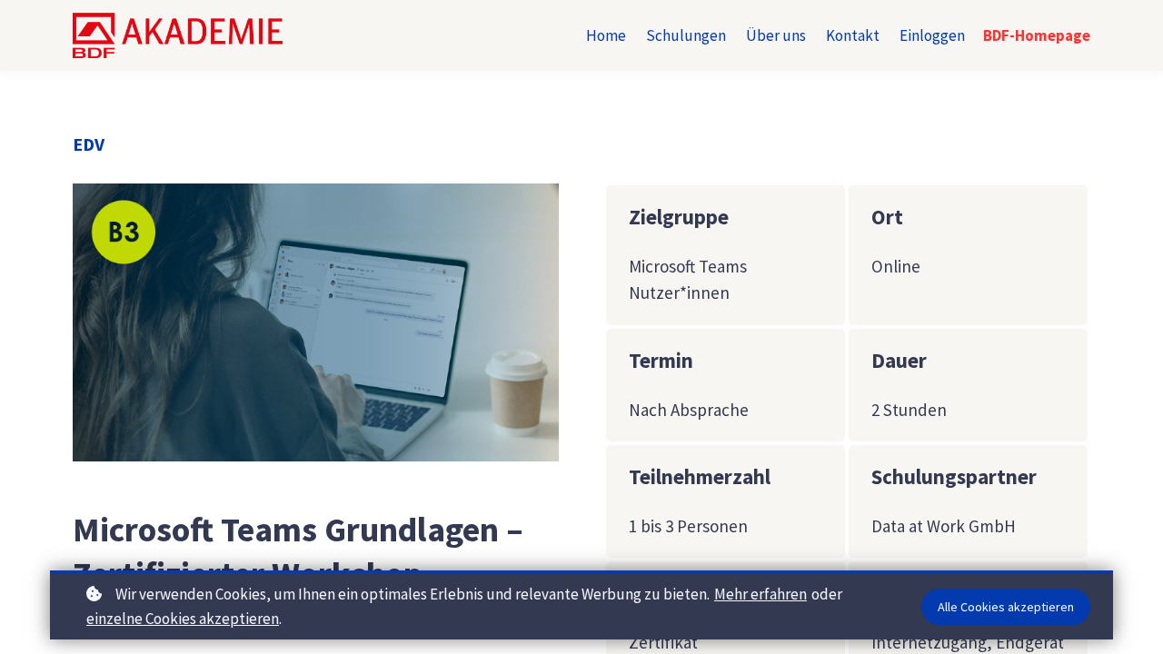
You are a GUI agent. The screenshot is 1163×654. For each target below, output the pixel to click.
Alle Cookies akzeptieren (1006, 607)
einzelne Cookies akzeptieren (182, 619)
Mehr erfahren (760, 594)
